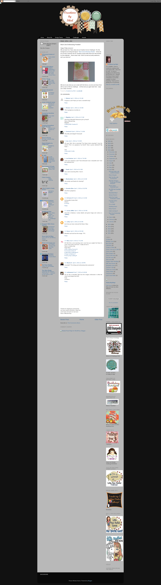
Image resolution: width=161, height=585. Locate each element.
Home (42, 37)
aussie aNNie (70, 210)
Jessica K (69, 131)
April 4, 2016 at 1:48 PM (79, 262)
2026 (109, 141)
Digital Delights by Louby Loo (47, 144)
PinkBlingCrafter (46, 211)
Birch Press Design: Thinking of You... (51, 204)
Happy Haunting (50, 179)
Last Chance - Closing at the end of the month (51, 246)
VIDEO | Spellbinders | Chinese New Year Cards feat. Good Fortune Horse (51, 71)
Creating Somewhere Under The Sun (48, 126)
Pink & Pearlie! (113, 175)
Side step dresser (110, 263)
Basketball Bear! (113, 192)
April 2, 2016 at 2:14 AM (80, 198)
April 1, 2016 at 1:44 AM (77, 107)
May (110, 167)
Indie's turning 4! (113, 211)
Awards (84, 37)
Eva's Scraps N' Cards (48, 166)
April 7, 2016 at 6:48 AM (80, 272)
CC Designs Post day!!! (51, 93)
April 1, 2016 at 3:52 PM (80, 188)
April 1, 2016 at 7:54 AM (80, 158)
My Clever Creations (47, 200)
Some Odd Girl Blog (47, 236)
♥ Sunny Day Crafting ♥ (70, 255)
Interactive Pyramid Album (52, 256)
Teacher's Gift (109, 267)
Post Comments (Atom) (74, 323)
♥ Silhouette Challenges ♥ (71, 252)
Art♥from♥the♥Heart (47, 66)
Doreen (68, 107)
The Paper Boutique (47, 254)
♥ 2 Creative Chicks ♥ (70, 250)
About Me (49, 37)
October (111, 156)
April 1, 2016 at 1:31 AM (77, 98)
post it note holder (111, 275)
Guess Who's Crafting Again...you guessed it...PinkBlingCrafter (52, 216)
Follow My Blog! (110, 282)
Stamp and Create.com (48, 243)
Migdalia (68, 117)
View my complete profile (112, 84)
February (111, 219)
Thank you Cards (110, 269)
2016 (109, 150)
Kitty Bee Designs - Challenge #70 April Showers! (114, 182)
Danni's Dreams (46, 137)
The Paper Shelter (47, 265)
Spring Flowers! (113, 195)
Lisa (67, 141)
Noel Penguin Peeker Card (51, 168)
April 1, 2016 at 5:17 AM (77, 117)
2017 (109, 147)
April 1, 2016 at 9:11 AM (76, 169)
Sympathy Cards (110, 265)
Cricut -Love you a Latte (112, 249)
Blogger (90, 580)
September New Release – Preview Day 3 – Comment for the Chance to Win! (48, 273)
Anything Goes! (113, 206)
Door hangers (109, 253)
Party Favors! (112, 208)
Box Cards (109, 243)
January (111, 221)
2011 (109, 233)
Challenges (76, 37)
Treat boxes (109, 273)
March (111, 217)
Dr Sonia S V (70, 198)
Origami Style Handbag (112, 261)
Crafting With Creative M (70, 124)
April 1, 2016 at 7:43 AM (75, 141)
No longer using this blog (48, 139)
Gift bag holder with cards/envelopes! (114, 172)
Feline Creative (46, 177)
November (112, 154)
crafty (68, 221)
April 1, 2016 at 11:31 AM (80, 179)
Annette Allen (70, 188)
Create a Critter (110, 247)
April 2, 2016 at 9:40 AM (77, 231)
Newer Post (64, 319)
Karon (68, 231)
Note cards (109, 259)
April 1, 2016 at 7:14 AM (78, 131)
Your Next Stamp (46, 270)
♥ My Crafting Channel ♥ (70, 249)
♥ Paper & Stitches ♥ (69, 254)
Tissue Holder (109, 271)
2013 (109, 228)
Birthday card (109, 241)
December (112, 152)
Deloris (68, 98)
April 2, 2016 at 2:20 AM (81, 210)
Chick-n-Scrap (46, 79)
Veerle (67, 169)
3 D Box (108, 239)
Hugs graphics (113, 123)
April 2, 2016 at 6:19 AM (76, 221)
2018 (109, 145)
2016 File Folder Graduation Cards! (114, 198)
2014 (109, 226)
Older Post (98, 319)
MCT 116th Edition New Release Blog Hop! (51, 82)
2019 (109, 143)
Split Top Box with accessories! (113, 178)
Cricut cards (109, 251)
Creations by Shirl (113, 64)
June (110, 165)
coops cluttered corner (48, 102)
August (111, 160)
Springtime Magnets (51, 191)
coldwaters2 (70, 272)
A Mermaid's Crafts (69, 151)
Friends (68, 37)
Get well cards (110, 257)
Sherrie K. (69, 262)
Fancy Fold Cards (111, 255)
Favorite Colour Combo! (113, 201)
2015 (109, 224)
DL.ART (44, 155)
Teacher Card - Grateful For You (52, 130)
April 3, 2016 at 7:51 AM (76, 240)
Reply (66, 102)
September (112, 158)
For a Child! (112, 204)
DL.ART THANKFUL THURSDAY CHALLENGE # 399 (51, 159)
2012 (109, 231)
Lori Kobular (69, 158)
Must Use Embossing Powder (87, 52)
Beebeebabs (69, 179)
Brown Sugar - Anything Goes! (113, 186)
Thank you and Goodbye (48, 266)
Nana (68, 240)
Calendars (109, 245)
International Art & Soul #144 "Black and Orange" (51, 228)
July (110, 163)
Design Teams (59, 37)
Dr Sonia (66, 203)
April (110, 169)
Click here (108, 285)
